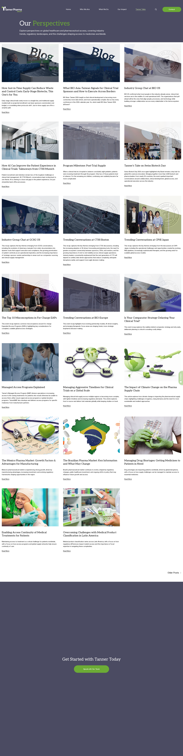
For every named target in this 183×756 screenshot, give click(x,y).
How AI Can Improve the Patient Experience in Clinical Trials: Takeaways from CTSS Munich (29, 167)
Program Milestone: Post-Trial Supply (84, 165)
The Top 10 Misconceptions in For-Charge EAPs (29, 317)
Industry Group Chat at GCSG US (21, 239)
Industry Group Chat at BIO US (142, 88)
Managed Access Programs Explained (23, 387)
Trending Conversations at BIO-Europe (85, 317)
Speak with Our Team (91, 669)
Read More (5, 112)
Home (68, 9)
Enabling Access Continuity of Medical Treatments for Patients (24, 534)
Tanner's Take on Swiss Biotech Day (145, 165)
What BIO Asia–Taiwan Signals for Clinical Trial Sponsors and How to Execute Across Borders (90, 90)
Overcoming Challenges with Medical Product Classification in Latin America (89, 534)
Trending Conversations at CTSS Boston (86, 239)
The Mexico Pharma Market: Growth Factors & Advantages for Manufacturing (29, 462)
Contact (172, 9)
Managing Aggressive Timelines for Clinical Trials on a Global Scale (88, 389)
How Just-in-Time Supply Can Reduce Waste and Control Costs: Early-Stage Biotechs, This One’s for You (27, 91)
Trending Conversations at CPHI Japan (146, 239)
